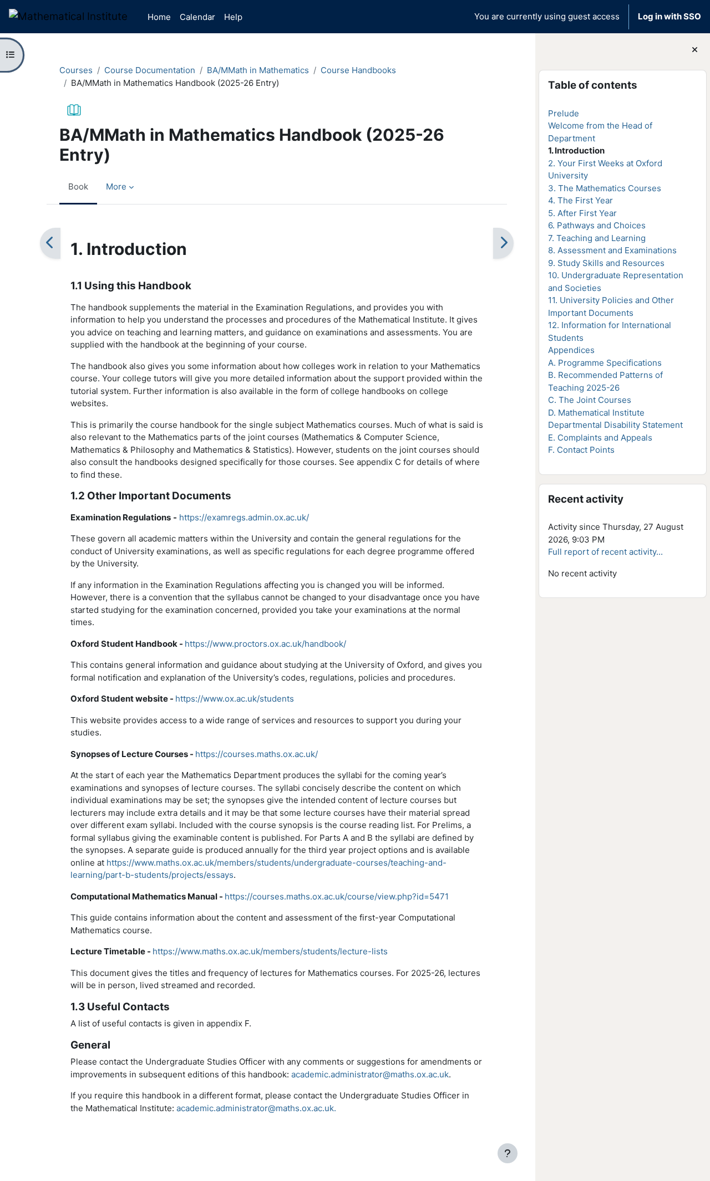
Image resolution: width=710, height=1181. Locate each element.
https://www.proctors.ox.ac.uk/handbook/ (265, 643)
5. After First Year (582, 213)
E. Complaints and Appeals (600, 437)
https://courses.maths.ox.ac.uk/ (256, 754)
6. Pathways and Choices (597, 225)
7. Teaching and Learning (597, 238)
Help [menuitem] (233, 17)
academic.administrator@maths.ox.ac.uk (370, 1074)
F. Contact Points (581, 449)
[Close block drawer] (694, 50)
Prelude (563, 113)
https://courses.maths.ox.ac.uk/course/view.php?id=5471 (337, 896)
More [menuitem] (116, 186)
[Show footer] (508, 1153)
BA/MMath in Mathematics (258, 70)
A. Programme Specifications (605, 362)
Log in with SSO (669, 16)
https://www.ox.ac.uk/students (234, 698)
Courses (76, 70)
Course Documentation (149, 70)
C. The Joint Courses (589, 400)
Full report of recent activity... (605, 551)
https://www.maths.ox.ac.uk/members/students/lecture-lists (270, 951)
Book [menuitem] (78, 186)
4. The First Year (580, 200)
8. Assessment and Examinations (612, 250)
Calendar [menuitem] (197, 17)
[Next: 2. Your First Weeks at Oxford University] (503, 243)
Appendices (571, 350)
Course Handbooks (358, 70)
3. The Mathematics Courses (604, 188)
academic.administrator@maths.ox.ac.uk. (256, 1108)
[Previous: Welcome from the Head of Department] (50, 243)
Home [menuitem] (159, 17)
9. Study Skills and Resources (606, 263)
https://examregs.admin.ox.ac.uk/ (244, 517)
